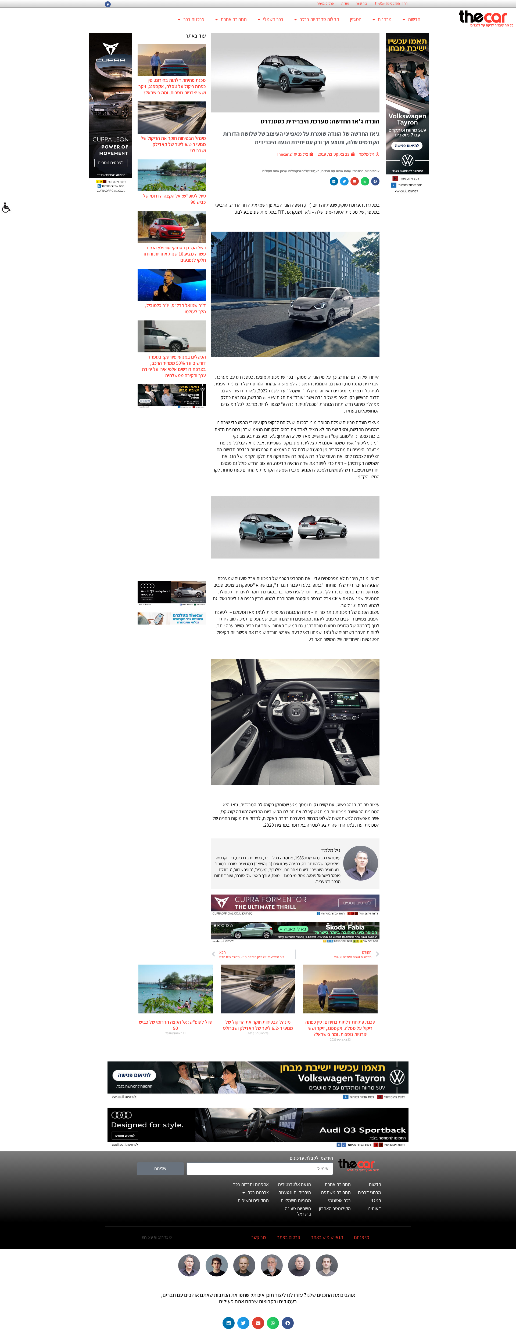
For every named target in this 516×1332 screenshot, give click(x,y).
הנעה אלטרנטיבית (294, 1184)
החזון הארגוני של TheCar (391, 3)
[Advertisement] (172, 495)
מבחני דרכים (369, 1192)
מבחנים (385, 19)
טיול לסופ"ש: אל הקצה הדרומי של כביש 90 (175, 1025)
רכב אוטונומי (339, 1200)
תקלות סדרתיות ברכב (319, 19)
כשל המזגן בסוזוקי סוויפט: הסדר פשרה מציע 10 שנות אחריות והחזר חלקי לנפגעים (174, 253)
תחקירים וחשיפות (253, 1200)
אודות (345, 3)
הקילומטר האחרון (335, 1208)
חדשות (414, 19)
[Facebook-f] (108, 4)
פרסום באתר (325, 3)
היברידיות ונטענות (294, 1192)
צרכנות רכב (193, 19)
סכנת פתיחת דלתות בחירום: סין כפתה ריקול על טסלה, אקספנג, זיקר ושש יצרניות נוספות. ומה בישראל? (172, 86)
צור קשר (361, 3)
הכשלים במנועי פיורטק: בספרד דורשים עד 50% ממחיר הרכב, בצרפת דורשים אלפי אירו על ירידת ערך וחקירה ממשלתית (174, 366)
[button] (375, 181)
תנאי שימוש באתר (327, 1237)
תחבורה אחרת (234, 19)
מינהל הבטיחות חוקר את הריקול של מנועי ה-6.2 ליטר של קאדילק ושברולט (173, 144)
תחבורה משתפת (336, 1192)
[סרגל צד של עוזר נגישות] (6, 207)
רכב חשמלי (273, 19)
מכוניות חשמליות (296, 1200)
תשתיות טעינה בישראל (298, 1211)
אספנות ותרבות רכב (251, 1184)
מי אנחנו (361, 1237)
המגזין (355, 19)
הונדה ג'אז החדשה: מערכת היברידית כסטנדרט (320, 121)
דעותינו (374, 1208)
